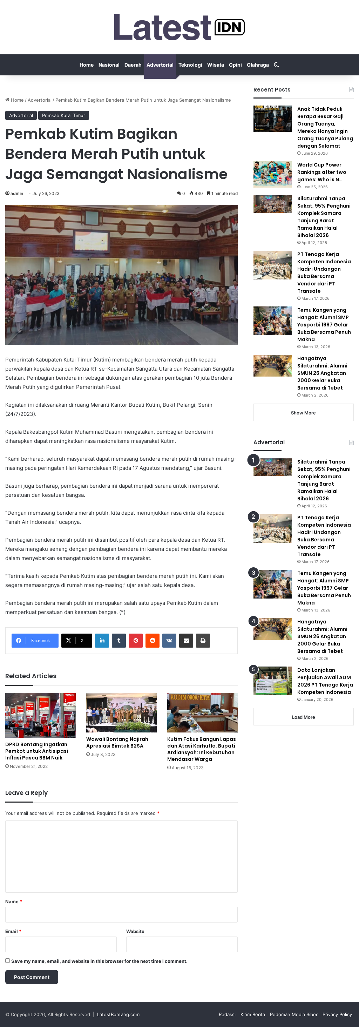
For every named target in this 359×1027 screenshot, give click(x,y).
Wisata (215, 65)
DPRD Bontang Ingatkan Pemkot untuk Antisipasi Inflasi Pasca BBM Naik (36, 751)
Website (135, 931)
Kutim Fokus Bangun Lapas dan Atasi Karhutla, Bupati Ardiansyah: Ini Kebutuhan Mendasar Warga (201, 749)
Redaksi (227, 1014)
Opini (235, 65)
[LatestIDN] (179, 27)
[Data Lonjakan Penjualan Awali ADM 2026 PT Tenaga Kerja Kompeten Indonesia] (272, 681)
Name (13, 901)
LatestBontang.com (118, 1014)
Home (87, 65)
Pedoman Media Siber (294, 1014)
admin (17, 193)
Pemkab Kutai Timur (63, 115)
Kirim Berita (253, 1014)
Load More (303, 717)
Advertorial (160, 65)
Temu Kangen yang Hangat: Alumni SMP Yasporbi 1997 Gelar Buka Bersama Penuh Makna (324, 324)
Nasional (109, 65)
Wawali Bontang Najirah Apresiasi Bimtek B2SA (117, 742)
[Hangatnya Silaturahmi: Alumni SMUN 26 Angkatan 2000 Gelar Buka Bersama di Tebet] (272, 366)
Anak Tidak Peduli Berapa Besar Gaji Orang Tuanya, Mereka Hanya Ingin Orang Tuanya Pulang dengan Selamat (325, 127)
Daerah (133, 65)
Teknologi (190, 65)
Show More (303, 412)
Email (13, 931)
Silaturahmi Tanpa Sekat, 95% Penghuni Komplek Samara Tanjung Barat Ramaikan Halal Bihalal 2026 (324, 217)
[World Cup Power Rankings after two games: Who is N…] (272, 174)
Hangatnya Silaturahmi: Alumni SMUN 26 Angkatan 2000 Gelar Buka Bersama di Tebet (322, 373)
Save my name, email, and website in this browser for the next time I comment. (99, 961)
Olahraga (258, 65)
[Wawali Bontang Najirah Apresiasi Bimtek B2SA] (121, 712)
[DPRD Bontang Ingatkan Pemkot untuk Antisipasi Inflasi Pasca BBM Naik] (40, 715)
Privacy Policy (337, 1014)
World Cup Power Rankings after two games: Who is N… (321, 172)
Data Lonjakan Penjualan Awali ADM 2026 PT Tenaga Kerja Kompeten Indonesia (325, 681)
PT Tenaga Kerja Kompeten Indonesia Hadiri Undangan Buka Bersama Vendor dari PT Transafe (324, 273)
